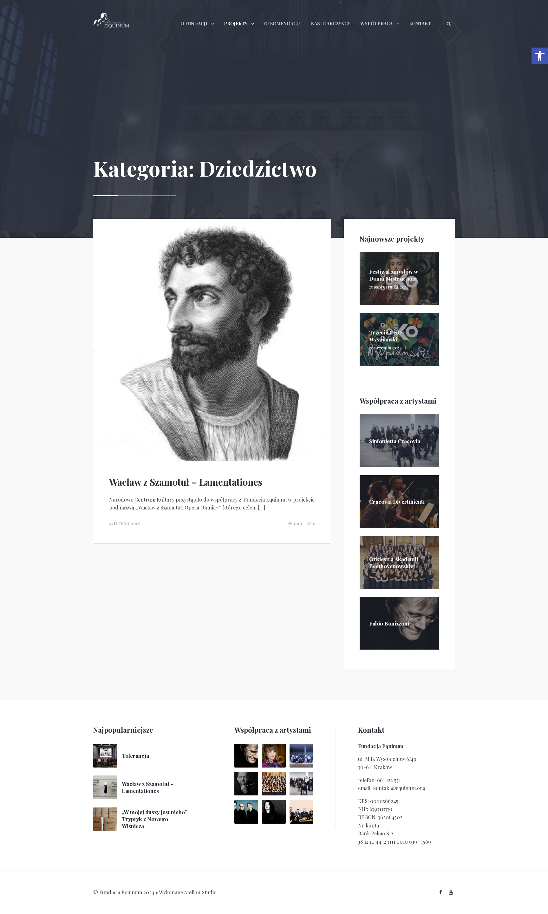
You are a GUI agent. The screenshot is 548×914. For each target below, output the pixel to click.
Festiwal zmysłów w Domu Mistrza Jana (393, 275)
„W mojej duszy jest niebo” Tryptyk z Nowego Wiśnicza (154, 818)
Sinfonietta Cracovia (394, 441)
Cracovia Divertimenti (397, 501)
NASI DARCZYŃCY (330, 24)
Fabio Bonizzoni (389, 623)
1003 (298, 523)
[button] (540, 56)
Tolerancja (135, 755)
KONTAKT (420, 24)
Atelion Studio (200, 892)
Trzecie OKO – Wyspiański (387, 336)
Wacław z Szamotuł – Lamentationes (185, 482)
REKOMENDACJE (282, 24)
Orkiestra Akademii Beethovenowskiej (393, 562)
